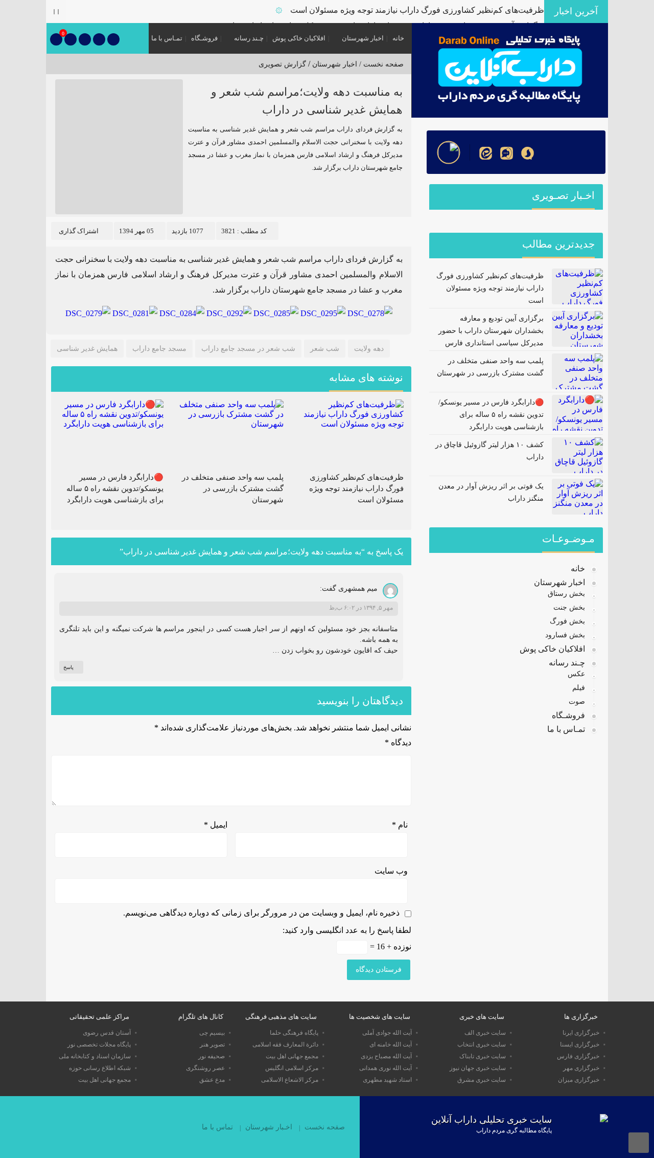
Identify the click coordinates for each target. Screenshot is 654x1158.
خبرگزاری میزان (578, 1079)
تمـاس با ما (166, 38)
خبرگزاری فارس (578, 1056)
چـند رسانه (249, 38)
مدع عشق (212, 1079)
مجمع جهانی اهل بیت (292, 1056)
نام (400, 824)
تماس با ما (217, 1127)
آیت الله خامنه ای (390, 1044)
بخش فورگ (567, 621)
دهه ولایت (369, 348)
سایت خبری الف (485, 1032)
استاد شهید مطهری (387, 1079)
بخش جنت (569, 607)
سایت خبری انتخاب (481, 1044)
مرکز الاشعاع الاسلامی (289, 1079)
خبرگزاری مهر (581, 1068)
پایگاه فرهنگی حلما (294, 1032)
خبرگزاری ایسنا (579, 1044)
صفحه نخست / (380, 64)
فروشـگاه (204, 38)
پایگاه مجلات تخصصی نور (99, 1044)
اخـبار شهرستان (268, 1127)
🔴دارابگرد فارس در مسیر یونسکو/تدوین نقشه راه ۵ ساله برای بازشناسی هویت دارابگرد (115, 488)
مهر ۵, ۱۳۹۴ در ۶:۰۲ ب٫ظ (361, 607)
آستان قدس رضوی (107, 1032)
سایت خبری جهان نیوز (478, 1068)
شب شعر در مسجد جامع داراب (248, 348)
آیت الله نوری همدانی (385, 1068)
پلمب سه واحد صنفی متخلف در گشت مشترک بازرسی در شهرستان (233, 488)
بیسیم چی (212, 1032)
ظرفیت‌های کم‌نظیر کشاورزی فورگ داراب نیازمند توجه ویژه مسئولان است (417, 10)
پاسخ (68, 667)
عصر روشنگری (205, 1068)
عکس (576, 674)
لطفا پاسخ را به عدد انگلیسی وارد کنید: (347, 930)
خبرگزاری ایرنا (581, 1032)
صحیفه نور (211, 1056)
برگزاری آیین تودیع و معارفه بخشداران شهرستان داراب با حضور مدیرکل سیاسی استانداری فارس (491, 331)
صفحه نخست (325, 1127)
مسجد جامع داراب (159, 348)
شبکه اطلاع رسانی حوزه (100, 1068)
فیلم (578, 688)
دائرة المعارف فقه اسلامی (285, 1044)
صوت (577, 701)
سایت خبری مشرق (481, 1079)
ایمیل (215, 824)
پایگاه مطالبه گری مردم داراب (514, 1130)
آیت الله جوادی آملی (387, 1032)
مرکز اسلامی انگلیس (291, 1068)
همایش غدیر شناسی (87, 348)
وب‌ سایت (391, 870)
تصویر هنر (212, 1044)
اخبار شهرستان (363, 38)
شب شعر (324, 348)
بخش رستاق (566, 593)
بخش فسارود (565, 635)
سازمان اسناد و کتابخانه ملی (95, 1056)
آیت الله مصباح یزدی (386, 1056)
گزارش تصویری (282, 64)
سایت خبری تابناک (482, 1056)
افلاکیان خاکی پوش (298, 38)
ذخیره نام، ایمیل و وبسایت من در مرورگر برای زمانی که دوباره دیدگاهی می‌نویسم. (261, 912)
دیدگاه (398, 742)
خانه (398, 38)
